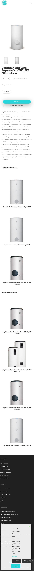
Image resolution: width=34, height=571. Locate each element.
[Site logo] (4, 3)
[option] (6, 59)
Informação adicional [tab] (17, 105)
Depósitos (10, 85)
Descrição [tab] (17, 101)
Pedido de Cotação (21, 78)
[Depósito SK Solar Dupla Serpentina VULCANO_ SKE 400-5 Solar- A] (6, 59)
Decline (17, 561)
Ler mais (14, 556)
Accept (16, 566)
